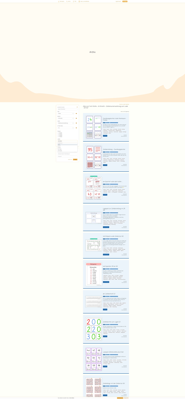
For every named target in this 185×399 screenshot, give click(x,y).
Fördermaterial (124, 331)
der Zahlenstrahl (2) (109, 294)
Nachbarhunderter (106, 306)
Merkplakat (105, 276)
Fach (58, 111)
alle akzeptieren (120, 397)
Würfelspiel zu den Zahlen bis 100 (113, 236)
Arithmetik (107, 122)
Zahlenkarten (105, 130)
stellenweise (111, 131)
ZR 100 (111, 129)
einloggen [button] (125, 1)
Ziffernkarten (118, 332)
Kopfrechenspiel (119, 361)
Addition (109, 133)
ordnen (120, 303)
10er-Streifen (120, 220)
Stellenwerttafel (105, 223)
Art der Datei (60, 126)
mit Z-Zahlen (116, 275)
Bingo (107, 391)
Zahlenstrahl (121, 276)
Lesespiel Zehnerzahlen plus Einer (113, 352)
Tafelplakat (121, 275)
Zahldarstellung (105, 131)
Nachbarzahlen (116, 131)
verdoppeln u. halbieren (116, 250)
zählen (111, 306)
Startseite (62, 1)
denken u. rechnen (111, 279)
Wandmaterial (109, 276)
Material (104, 129)
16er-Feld (119, 390)
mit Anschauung (119, 223)
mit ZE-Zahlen (115, 129)
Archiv (69, 1)
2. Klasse (60, 134)
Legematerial (119, 331)
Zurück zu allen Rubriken (124, 104)
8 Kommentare (124, 310)
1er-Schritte (117, 304)
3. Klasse (60, 135)
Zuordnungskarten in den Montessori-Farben (114, 119)
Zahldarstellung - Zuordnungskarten (114, 149)
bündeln (116, 279)
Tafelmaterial (105, 275)
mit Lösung (105, 363)
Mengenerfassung (118, 130)
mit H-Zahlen (105, 331)
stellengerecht (123, 332)
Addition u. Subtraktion (122, 392)
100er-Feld (119, 129)
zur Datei (105, 135)
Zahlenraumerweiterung (114, 122)
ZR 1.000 (117, 303)
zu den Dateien (106, 227)
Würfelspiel (105, 249)
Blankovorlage (113, 224)
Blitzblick (118, 161)
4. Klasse (60, 136)
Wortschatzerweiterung (107, 224)
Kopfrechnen (110, 361)
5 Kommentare (124, 255)
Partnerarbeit (110, 249)
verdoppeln (118, 391)
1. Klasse (60, 133)
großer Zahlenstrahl (111, 304)
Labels (59, 139)
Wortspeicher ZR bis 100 (110, 266)
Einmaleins (110, 250)
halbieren (122, 391)
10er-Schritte (121, 304)
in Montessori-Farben (111, 130)
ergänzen (122, 250)
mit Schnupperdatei (114, 192)
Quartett (109, 190)
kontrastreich (105, 332)
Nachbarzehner (105, 250)
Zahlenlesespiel (120, 248)
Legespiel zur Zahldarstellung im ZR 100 (114, 209)
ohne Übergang (105, 361)
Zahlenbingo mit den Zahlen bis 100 (114, 383)
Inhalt (59, 121)
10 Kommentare (124, 165)
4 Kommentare (124, 227)
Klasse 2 (108, 129)
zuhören (121, 362)
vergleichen (124, 303)
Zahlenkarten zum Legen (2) (111, 322)
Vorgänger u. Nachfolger (122, 131)
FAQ (75, 1)
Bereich (59, 116)
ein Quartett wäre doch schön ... (112, 182)
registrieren (118, 1)
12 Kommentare (124, 195)
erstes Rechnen (111, 362)
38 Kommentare (124, 136)
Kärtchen (123, 129)
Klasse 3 (111, 303)
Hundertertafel (105, 279)
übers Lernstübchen (84, 1)
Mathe (104, 122)
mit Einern (118, 329)
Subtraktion (115, 251)
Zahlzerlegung (105, 133)
